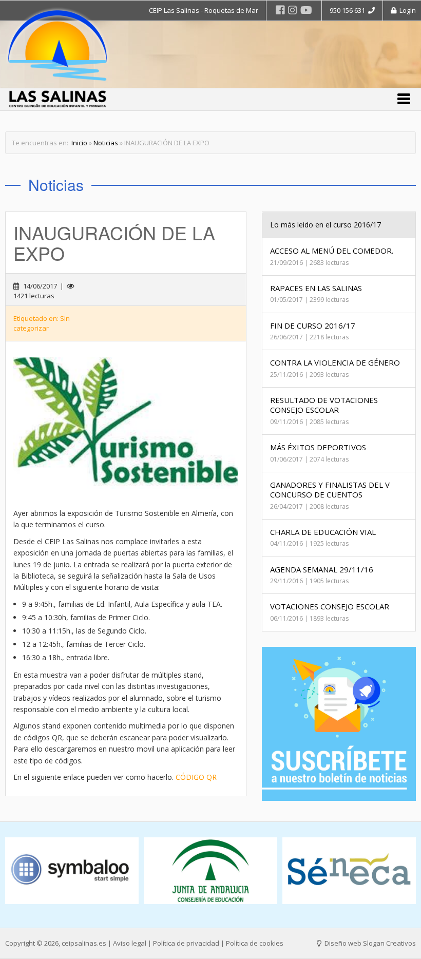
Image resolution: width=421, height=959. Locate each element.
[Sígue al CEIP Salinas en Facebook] (280, 10)
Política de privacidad (186, 943)
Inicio (79, 142)
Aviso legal (129, 943)
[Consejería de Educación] (210, 870)
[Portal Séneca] (349, 870)
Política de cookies (254, 943)
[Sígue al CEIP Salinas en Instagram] (292, 10)
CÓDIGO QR (196, 777)
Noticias (105, 142)
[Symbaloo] (72, 870)
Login (406, 10)
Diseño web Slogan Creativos (369, 943)
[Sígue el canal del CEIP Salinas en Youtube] (306, 10)
